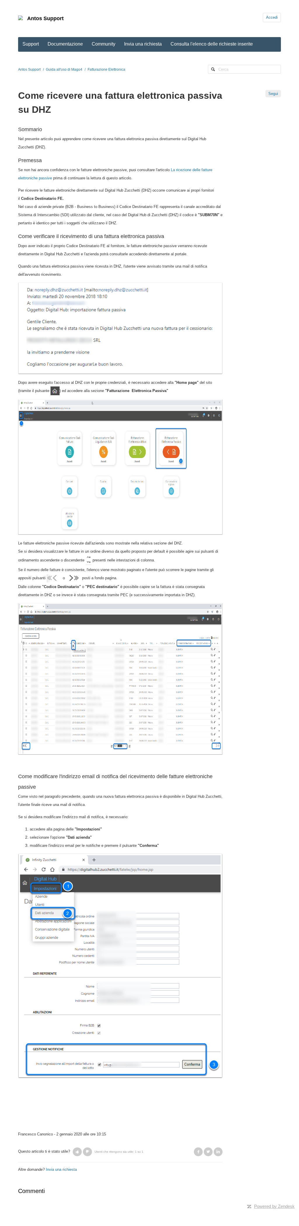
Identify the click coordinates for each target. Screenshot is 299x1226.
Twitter (208, 1151)
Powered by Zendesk (274, 1206)
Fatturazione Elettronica (106, 69)
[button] (77, 1151)
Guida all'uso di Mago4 (64, 69)
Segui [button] (273, 93)
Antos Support (45, 18)
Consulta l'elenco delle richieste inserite (212, 43)
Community (103, 43)
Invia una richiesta (143, 43)
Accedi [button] (272, 17)
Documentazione (65, 43)
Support (30, 43)
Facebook (198, 1151)
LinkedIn (218, 1151)
